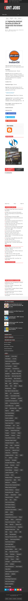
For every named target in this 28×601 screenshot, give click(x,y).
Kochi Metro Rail (8, 467)
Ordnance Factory (9, 514)
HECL (18, 437)
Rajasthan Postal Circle (10, 529)
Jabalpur (10, 457)
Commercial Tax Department (11, 400)
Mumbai (17, 489)
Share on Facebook (11, 113)
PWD (6, 524)
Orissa (20, 517)
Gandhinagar (8, 425)
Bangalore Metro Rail (16, 373)
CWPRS (17, 405)
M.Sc (12, 475)
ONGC (11, 512)
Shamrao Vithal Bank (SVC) (11, 536)
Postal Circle (18, 519)
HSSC (6, 445)
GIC (14, 425)
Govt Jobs (12, 7)
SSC (6, 551)
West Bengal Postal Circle (10, 578)
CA (10, 393)
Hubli (11, 445)
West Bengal (8, 576)
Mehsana (14, 482)
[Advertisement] (16, 41)
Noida (15, 499)
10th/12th (7, 356)
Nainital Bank (13, 494)
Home (15, 203)
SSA (20, 549)
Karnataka (14, 460)
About (10, 598)
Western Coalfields (9, 583)
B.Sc (11, 371)
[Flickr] (20, 590)
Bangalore (7, 373)
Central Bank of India (15, 395)
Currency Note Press (14, 403)
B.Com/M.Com (16, 368)
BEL (11, 385)
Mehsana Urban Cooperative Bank (12, 484)
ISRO (21, 455)
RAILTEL (11, 524)
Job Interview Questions (8, 350)
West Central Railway (9, 581)
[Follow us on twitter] (5, 590)
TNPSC (6, 559)
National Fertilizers (9, 497)
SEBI (6, 534)
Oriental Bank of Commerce (11, 517)
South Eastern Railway (10, 541)
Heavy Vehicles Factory (10, 437)
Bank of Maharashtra (17, 381)
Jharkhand (7, 460)
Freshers (17, 423)
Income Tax (7, 450)
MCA (19, 479)
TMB (17, 556)
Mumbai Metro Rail (9, 492)
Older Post (22, 203)
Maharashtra (17, 477)
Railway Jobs (18, 524)
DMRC (12, 410)
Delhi (6, 408)
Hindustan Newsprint (9, 442)
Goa (18, 425)
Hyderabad (17, 445)
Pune (18, 522)
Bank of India (8, 381)
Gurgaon (7, 432)
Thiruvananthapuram (9, 556)
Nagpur (6, 494)
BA (14, 371)
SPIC (16, 549)
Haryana (13, 435)
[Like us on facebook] (8, 590)
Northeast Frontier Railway (10, 509)
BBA (6, 383)
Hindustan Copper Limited (10, 440)
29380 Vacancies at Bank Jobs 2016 (13, 253)
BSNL (6, 393)
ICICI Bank (12, 447)
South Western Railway (10, 546)
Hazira (18, 435)
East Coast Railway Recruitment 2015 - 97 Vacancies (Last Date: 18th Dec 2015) (16, 305)
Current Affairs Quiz (9, 405)
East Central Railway (9, 413)
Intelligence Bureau (9, 455)
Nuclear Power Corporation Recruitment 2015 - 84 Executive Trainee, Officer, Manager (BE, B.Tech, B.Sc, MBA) (14, 228)
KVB (21, 470)
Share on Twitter (11, 117)
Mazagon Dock (8, 479)
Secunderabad (13, 534)
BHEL (15, 385)
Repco (11, 531)
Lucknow (7, 475)
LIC (16, 472)
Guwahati (13, 432)
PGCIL (12, 519)
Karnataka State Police (10, 462)
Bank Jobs (7, 376)
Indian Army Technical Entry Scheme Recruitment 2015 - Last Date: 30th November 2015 (13, 242)
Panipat (6, 519)
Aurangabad (7, 368)
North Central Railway (9, 502)
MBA (15, 479)
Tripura (12, 559)
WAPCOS (7, 573)
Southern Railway (9, 549)
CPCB (20, 400)
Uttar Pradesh (19, 566)
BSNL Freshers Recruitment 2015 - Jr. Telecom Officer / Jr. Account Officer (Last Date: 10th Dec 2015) (14, 235)
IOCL (17, 455)
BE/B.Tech (16, 383)
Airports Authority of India (10, 361)
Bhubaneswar (8, 388)
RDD (6, 531)
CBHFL (6, 395)
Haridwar (7, 435)
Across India (14, 356)
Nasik (19, 494)
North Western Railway (10, 507)
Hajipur (19, 432)
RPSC (16, 531)
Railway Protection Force (10, 526)
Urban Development (9, 566)
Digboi (20, 408)
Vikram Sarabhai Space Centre (11, 571)
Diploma (7, 410)
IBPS (6, 447)
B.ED (6, 371)
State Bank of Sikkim (14, 551)
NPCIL (20, 509)
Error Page (19, 598)
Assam (15, 366)
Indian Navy (15, 452)
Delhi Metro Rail (13, 408)
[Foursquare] (15, 590)
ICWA (17, 447)
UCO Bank (7, 561)
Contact (14, 598)
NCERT (16, 497)
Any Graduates (8, 366)
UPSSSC (12, 564)
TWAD (17, 559)
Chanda (7, 398)
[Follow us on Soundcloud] (18, 590)
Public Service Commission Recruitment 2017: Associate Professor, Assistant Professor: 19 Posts (14, 213)
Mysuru (17, 492)
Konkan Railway (8, 470)
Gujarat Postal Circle (15, 430)
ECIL (16, 418)
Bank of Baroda (8, 378)
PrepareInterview (13, 595)
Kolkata (16, 467)
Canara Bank (16, 393)
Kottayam (16, 470)
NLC (11, 499)
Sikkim (6, 539)
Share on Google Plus (12, 120)
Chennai (20, 398)
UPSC (6, 564)
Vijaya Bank (7, 569)
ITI (5, 457)
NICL (6, 499)
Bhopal (20, 385)
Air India (14, 358)
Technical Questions (8, 348)
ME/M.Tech (7, 482)
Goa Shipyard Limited (9, 428)
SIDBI (20, 536)
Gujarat (6, 430)
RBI (18, 529)
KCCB (18, 462)
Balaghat (19, 371)
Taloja (6, 554)
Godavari (18, 428)
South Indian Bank (9, 544)
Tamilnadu (12, 554)
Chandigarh (13, 398)
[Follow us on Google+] (13, 590)
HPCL (17, 442)
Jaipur (16, 457)
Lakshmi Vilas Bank (9, 472)
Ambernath (7, 363)
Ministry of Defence (9, 489)
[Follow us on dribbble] (10, 590)
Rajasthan (20, 526)
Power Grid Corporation (10, 522)
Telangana (19, 554)
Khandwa (12, 465)
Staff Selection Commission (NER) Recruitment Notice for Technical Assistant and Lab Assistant (14, 218)
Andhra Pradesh (15, 363)
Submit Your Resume (10, 92)
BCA (10, 383)
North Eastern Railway (10, 504)
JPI (17, 595)
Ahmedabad (7, 358)
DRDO (17, 410)
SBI (20, 531)
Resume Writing (7, 344)
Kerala (6, 465)
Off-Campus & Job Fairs (8, 346)
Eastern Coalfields (9, 418)
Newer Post (7, 203)
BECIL (6, 385)
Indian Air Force (15, 450)
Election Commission (9, 420)
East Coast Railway (9, 415)
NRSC (6, 512)
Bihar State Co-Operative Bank (11, 390)
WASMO (13, 573)
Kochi (18, 465)
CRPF (6, 403)
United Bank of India (16, 561)
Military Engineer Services (10, 487)
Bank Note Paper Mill (16, 376)
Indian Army (7, 452)
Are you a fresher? (7, 342)
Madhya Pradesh (8, 477)
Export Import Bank (9, 423)
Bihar (14, 388)
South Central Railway (14, 539)
